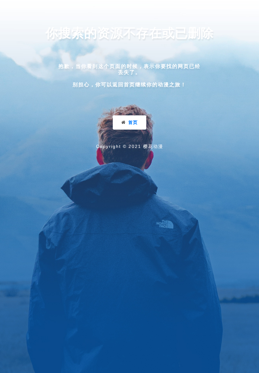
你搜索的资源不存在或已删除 (129, 33)
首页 (133, 122)
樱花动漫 (153, 146)
